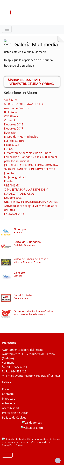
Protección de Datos (15, 413)
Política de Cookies (14, 417)
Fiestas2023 (11, 145)
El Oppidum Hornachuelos (21, 136)
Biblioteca (10, 112)
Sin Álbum (10, 100)
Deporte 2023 (13, 198)
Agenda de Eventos (16, 108)
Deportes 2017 (13, 128)
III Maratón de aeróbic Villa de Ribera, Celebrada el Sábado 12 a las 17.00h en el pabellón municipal (30, 157)
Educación (10, 132)
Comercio (10, 120)
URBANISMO (12, 185)
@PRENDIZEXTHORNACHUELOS (24, 104)
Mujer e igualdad (15, 177)
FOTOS (8, 149)
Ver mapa (8, 362)
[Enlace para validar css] (32, 422)
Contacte (8, 394)
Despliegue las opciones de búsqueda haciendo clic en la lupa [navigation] (28, 62)
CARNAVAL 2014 (14, 214)
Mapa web (8, 398)
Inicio (5, 389)
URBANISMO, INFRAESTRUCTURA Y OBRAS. (31, 202)
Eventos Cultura (14, 141)
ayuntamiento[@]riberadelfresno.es (38, 376)
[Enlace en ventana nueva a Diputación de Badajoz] (14, 439)
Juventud (10, 173)
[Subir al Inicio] (58, 460)
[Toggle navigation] (7, 29)
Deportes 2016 (13, 124)
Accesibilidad (10, 408)
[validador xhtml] (32, 427)
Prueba (8, 181)
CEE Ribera (11, 116)
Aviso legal (9, 403)
